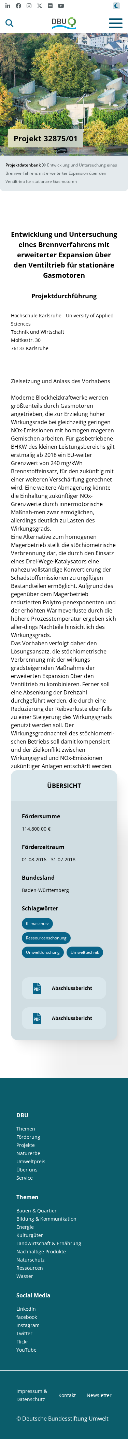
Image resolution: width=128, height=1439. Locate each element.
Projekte (25, 1145)
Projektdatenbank (23, 165)
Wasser (24, 1276)
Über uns (27, 1169)
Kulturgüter (29, 1235)
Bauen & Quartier (36, 1210)
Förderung (28, 1137)
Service (24, 1178)
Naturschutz (30, 1259)
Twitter (24, 1333)
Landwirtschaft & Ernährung (48, 1243)
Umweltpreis (30, 1161)
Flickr (22, 1341)
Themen (25, 1128)
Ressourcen (29, 1268)
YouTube (26, 1350)
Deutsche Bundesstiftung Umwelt (65, 1418)
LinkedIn (26, 1309)
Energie (25, 1227)
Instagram (28, 1325)
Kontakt (67, 1395)
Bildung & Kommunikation (46, 1218)
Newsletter (99, 1395)
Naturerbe (28, 1153)
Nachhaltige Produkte (41, 1251)
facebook (26, 1317)
